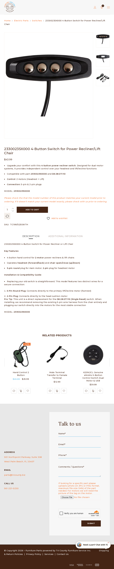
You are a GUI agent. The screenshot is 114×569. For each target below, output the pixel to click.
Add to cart (32, 210)
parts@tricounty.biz (14, 475)
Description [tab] (30, 236)
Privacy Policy (33, 554)
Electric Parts (21, 20)
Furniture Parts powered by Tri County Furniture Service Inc (58, 550)
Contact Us (63, 554)
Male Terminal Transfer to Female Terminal (57, 375)
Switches (37, 20)
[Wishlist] (27, 390)
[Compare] (14, 390)
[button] (20, 390)
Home (7, 20)
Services (49, 554)
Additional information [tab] (65, 236)
